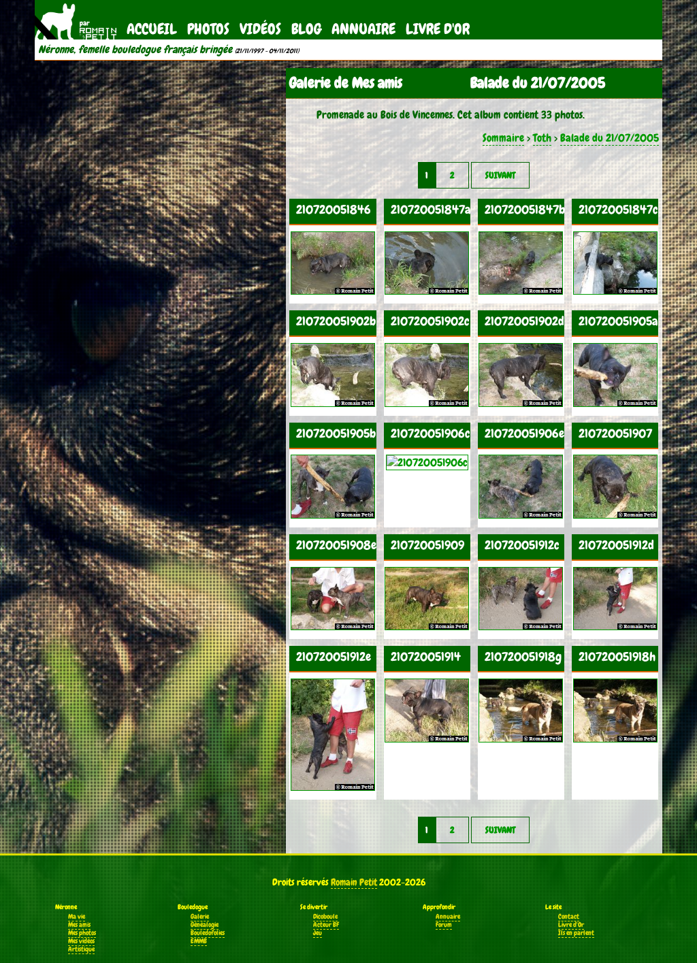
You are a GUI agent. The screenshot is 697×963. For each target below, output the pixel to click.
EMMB (199, 941)
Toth (542, 138)
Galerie (200, 917)
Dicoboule (325, 917)
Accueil (152, 29)
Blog (306, 29)
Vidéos (260, 29)
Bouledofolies (208, 933)
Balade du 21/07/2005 (609, 138)
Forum (444, 925)
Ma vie (76, 917)
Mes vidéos (81, 941)
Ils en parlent (576, 933)
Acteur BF (326, 925)
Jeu (317, 933)
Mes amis (79, 925)
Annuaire (363, 29)
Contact (568, 917)
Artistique (81, 949)
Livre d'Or (438, 29)
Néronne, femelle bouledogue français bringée (135, 49)
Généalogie (204, 925)
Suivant (500, 175)
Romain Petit (354, 882)
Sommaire (503, 138)
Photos (208, 29)
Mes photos (82, 933)
